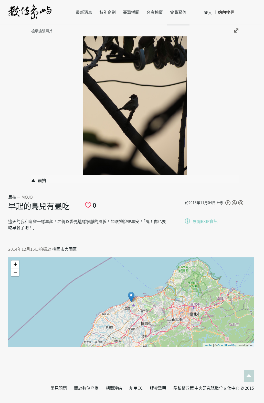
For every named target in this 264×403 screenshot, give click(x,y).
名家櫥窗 (154, 12)
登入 (208, 13)
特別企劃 (107, 12)
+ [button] (15, 264)
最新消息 (84, 12)
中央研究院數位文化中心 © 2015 (224, 388)
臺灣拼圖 (131, 12)
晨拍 (12, 197)
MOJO (27, 197)
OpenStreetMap (227, 345)
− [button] (15, 272)
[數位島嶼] (30, 15)
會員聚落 (178, 12)
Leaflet (208, 345)
